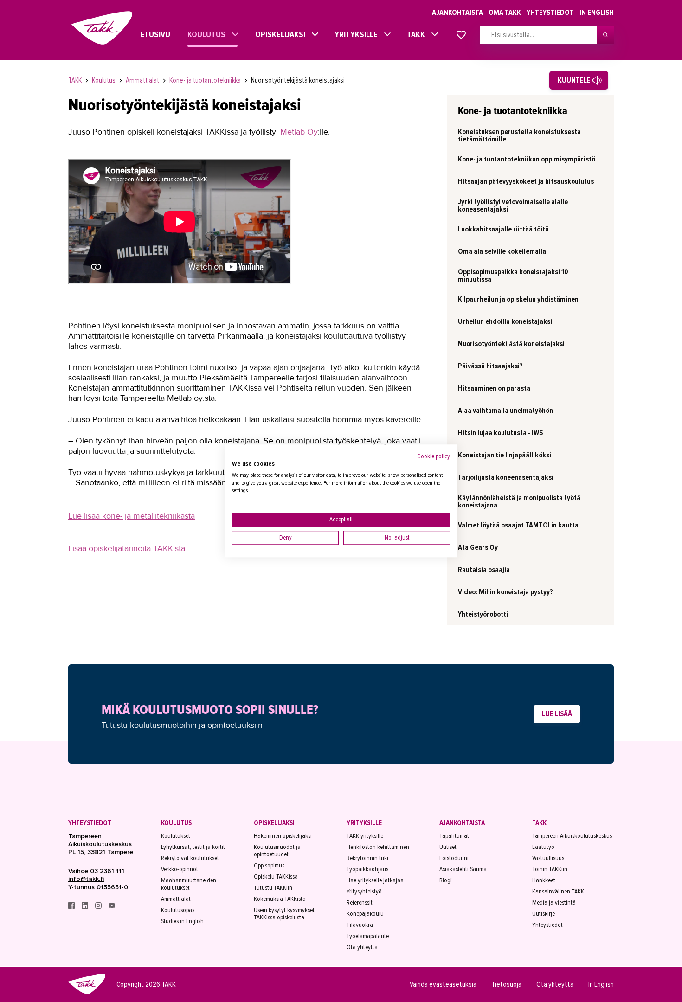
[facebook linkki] (72, 907)
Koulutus (204, 34)
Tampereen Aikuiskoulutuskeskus (572, 836)
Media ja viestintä (554, 902)
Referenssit (360, 902)
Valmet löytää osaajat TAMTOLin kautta (518, 525)
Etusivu (147, 34)
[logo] (86, 992)
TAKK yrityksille (365, 836)
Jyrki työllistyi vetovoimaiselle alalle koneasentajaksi (513, 205)
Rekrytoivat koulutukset (190, 858)
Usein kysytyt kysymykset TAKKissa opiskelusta (284, 913)
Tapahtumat (454, 836)
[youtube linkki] (112, 907)
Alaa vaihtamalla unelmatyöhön (505, 410)
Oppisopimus (269, 865)
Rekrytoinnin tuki (367, 858)
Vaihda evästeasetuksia (443, 984)
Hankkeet (543, 880)
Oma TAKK (505, 12)
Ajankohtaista (457, 12)
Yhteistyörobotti (483, 614)
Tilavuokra (360, 925)
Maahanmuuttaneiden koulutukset (188, 884)
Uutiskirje (543, 914)
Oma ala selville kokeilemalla (502, 251)
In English (596, 12)
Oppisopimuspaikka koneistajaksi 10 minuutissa (513, 275)
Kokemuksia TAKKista (280, 899)
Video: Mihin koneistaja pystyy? (505, 592)
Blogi (445, 880)
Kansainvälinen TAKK (558, 891)
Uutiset (448, 847)
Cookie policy (433, 456)
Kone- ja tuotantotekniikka (205, 80)
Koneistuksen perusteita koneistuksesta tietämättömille (519, 135)
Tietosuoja (506, 984)
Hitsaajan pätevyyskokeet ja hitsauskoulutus (526, 181)
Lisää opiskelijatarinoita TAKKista (126, 548)
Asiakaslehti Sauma (463, 869)
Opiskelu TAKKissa (276, 876)
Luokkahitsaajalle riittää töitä (503, 229)
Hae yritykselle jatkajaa (375, 880)
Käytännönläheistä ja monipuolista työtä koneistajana (519, 501)
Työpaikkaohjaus (367, 869)
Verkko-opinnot (179, 869)
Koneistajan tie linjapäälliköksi (504, 455)
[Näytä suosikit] (461, 35)
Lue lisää (557, 714)
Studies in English (182, 921)
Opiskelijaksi (278, 34)
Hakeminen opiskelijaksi (283, 836)
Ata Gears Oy (478, 547)
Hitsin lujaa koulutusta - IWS (500, 432)
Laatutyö (543, 847)
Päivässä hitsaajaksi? (490, 366)
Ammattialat (143, 80)
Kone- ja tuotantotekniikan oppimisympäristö (526, 159)
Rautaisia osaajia (484, 569)
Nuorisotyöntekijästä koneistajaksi (298, 80)
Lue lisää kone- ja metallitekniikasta (131, 516)
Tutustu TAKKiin (273, 888)
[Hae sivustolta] (605, 35)
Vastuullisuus (548, 858)
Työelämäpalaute (368, 936)
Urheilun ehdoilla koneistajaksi (505, 321)
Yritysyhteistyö (364, 891)
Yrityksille (354, 34)
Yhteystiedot (550, 12)
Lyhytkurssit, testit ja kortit (193, 847)
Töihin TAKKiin (549, 869)
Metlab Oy (299, 132)
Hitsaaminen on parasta (494, 388)
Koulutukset (175, 836)
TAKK (413, 34)
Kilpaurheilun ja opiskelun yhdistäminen (518, 299)
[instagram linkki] (99, 907)
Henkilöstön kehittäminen (378, 847)
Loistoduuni (454, 858)
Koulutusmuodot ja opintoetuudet (277, 850)
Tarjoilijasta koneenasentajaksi (505, 477)
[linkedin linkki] (86, 907)
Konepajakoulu (365, 914)
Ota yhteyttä (362, 947)
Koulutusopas (177, 910)
